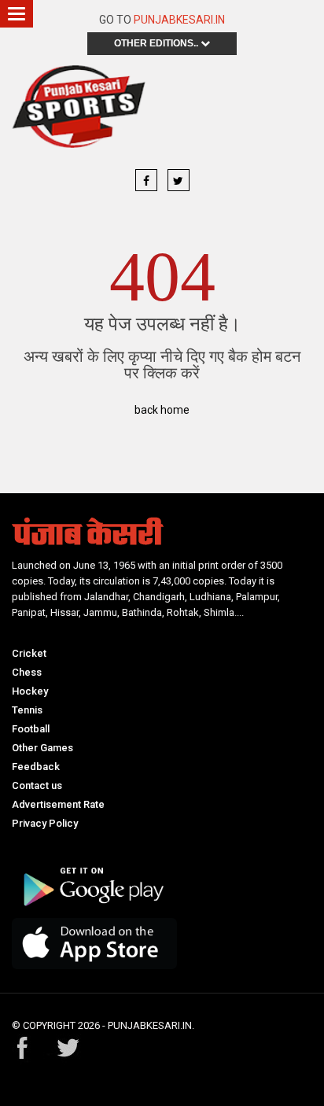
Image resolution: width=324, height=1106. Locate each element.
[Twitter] (178, 181)
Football (31, 729)
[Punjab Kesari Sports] (78, 111)
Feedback (36, 766)
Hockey (30, 691)
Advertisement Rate (58, 804)
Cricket (29, 653)
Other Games (42, 748)
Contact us (37, 785)
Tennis (27, 710)
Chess (27, 672)
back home (162, 410)
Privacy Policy (45, 823)
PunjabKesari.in (179, 19)
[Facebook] (146, 181)
